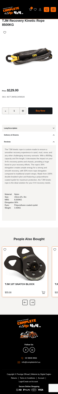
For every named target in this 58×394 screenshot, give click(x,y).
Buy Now (40, 111)
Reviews (7, 142)
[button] (43, 292)
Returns (14, 378)
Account (41, 378)
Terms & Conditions (27, 378)
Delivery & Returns (11, 135)
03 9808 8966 (31, 358)
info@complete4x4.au (31, 362)
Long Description (10, 128)
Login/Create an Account (28, 382)
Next (32, 302)
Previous (25, 302)
